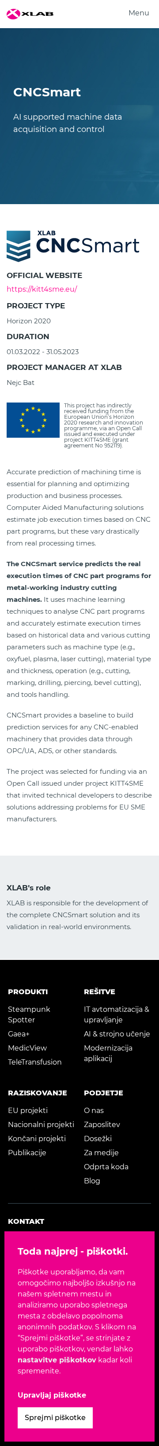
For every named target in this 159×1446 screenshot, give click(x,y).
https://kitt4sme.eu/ (42, 289)
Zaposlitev (102, 1124)
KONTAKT (26, 1221)
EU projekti (28, 1110)
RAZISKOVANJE (37, 1093)
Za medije (101, 1153)
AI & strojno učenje (117, 1034)
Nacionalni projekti (41, 1124)
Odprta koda (106, 1167)
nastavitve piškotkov (57, 1360)
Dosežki (98, 1139)
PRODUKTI (28, 992)
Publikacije (27, 1153)
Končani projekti (37, 1139)
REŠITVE (99, 992)
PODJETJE (103, 1093)
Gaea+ (19, 1034)
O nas (94, 1110)
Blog (92, 1181)
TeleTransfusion (35, 1062)
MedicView (27, 1048)
